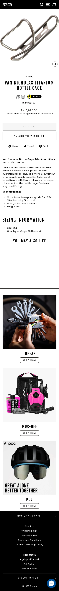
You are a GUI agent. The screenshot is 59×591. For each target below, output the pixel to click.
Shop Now (29, 433)
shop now (29, 506)
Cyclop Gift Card (29, 559)
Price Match (29, 554)
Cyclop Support (29, 578)
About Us (29, 526)
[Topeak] (29, 322)
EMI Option (29, 564)
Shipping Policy (29, 530)
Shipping (24, 113)
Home (29, 76)
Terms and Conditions (29, 540)
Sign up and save (29, 516)
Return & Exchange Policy (29, 544)
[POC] (29, 468)
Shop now (29, 360)
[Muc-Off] (29, 395)
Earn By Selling (29, 568)
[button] (51, 583)
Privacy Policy (29, 535)
